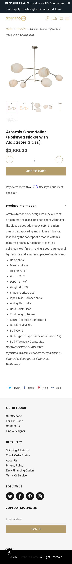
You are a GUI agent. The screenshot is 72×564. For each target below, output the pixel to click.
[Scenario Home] (16, 18)
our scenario (14, 416)
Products (21, 29)
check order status (18, 455)
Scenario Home (29, 557)
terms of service (16, 475)
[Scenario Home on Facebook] (20, 496)
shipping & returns (18, 450)
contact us (13, 426)
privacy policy (14, 465)
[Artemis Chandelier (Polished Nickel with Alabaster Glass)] (36, 70)
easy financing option (20, 470)
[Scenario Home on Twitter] (10, 496)
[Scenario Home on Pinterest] (30, 496)
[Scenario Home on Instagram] (40, 496)
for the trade (14, 421)
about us (11, 460)
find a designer (15, 431)
